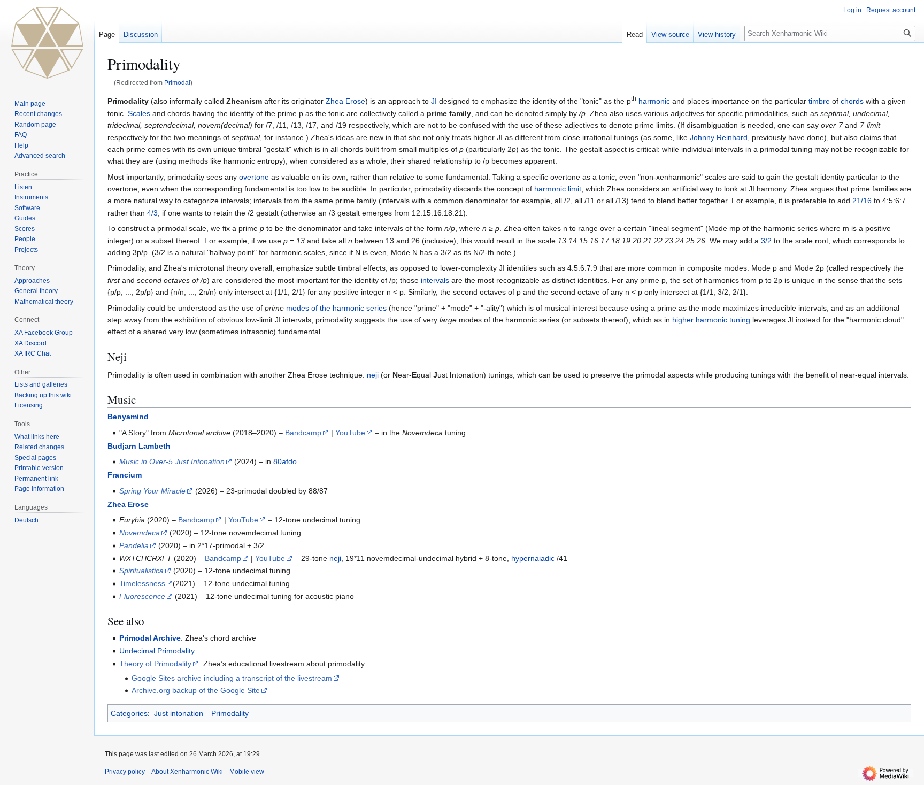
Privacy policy (125, 771)
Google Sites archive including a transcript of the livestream (232, 678)
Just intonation (178, 713)
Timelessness (142, 583)
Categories (129, 713)
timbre (819, 101)
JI (434, 101)
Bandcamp (303, 432)
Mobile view (246, 771)
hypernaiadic (533, 558)
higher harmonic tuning (711, 319)
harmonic (654, 101)
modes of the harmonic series (336, 308)
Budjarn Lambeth (139, 446)
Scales (139, 113)
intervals (435, 280)
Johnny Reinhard (719, 137)
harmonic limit (557, 188)
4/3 (152, 213)
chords (852, 101)
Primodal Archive (150, 638)
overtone (254, 177)
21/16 (862, 200)
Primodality (230, 713)
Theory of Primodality (155, 663)
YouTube (350, 432)
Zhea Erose (345, 101)
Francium (124, 475)
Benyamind (128, 416)
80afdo (285, 461)
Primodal (177, 82)
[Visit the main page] (47, 43)
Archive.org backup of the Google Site (196, 690)
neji (373, 375)
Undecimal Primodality (157, 651)
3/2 (766, 240)
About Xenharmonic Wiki (187, 771)
